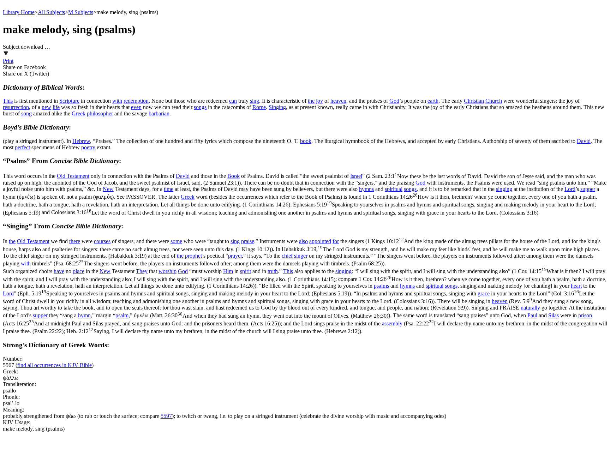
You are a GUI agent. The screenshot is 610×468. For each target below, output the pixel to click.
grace (484, 293)
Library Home (19, 12)
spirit (245, 271)
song (26, 113)
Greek (78, 113)
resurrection (16, 107)
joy (319, 101)
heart (576, 286)
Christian (474, 101)
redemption (136, 101)
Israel (356, 176)
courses (102, 241)
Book (233, 176)
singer (300, 256)
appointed (320, 241)
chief (287, 256)
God (394, 101)
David (584, 141)
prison (585, 316)
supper (587, 189)
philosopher (100, 113)
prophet (193, 256)
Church (493, 101)
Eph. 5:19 (184, 293)
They (142, 271)
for (336, 241)
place (78, 271)
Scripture (69, 101)
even (136, 107)
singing (504, 189)
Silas (553, 316)
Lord (569, 189)
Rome (259, 107)
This (8, 101)
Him (228, 271)
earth (432, 101)
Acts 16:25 (142, 323)
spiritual (393, 189)
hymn (84, 316)
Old (62, 176)
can (233, 101)
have (59, 271)
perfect (22, 147)
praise (247, 241)
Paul (532, 316)
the (311, 101)
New (108, 189)
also (303, 241)
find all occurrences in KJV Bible (54, 365)
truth (273, 271)
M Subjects (80, 12)
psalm (121, 316)
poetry (88, 147)
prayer (235, 256)
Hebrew (81, 141)
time (168, 189)
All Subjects (51, 12)
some (176, 241)
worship (168, 271)
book (305, 141)
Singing (277, 107)
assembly (392, 323)
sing (254, 101)
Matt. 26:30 (270, 316)
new (46, 107)
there (74, 241)
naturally (530, 308)
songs (200, 107)
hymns (366, 189)
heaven (338, 101)
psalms (381, 286)
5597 (166, 416)
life (56, 107)
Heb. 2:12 (212, 331)
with (117, 101)
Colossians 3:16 (294, 213)
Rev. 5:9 (298, 304)
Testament (78, 176)
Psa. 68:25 (219, 263)
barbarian (159, 113)
